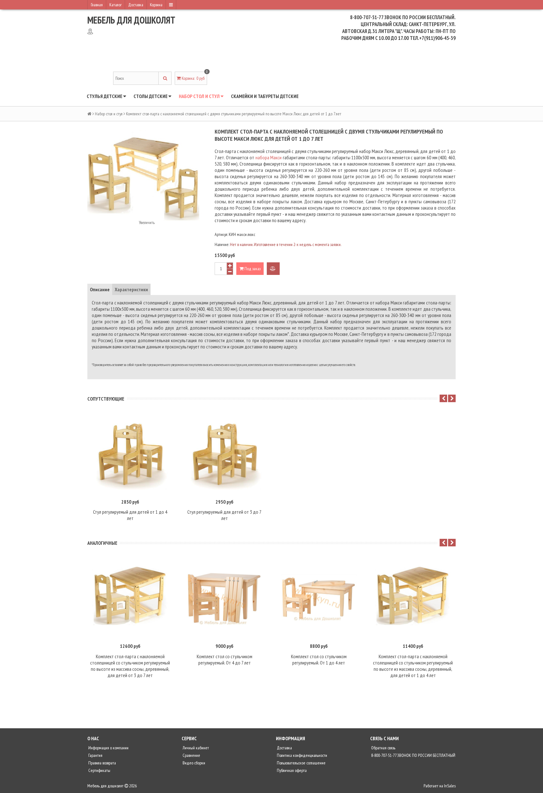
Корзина (156, 5)
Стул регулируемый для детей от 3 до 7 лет (224, 515)
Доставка (135, 5)
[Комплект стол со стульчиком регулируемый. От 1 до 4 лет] (318, 597)
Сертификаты (98, 770)
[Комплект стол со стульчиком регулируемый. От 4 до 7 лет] (224, 597)
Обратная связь (382, 748)
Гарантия (94, 755)
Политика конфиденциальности (301, 755)
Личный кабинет (195, 748)
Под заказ (252, 268)
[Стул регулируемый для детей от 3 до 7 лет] (224, 453)
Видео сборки (193, 763)
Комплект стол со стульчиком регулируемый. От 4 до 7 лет (224, 659)
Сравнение (191, 755)
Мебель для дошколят (131, 20)
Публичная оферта (291, 770)
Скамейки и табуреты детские (265, 96)
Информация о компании (108, 748)
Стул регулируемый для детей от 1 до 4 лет (130, 515)
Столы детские (151, 96)
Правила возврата (101, 763)
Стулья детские (105, 96)
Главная (97, 5)
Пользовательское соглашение (301, 763)
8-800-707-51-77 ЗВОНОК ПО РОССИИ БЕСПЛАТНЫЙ (412, 755)
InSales (450, 786)
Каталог (115, 5)
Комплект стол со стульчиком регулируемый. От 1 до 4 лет (319, 659)
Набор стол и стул (200, 96)
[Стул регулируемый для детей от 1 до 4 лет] (130, 453)
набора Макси (268, 157)
